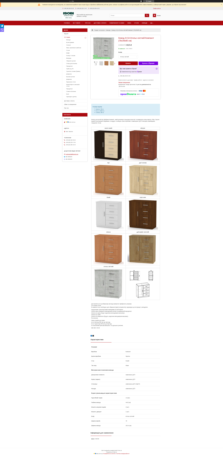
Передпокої (69, 66)
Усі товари (67, 37)
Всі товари (76, 23)
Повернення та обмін (116, 23)
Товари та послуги (99, 30)
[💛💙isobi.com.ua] (68, 18)
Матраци (68, 58)
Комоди (144, 23)
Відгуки (66, 33)
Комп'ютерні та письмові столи (73, 85)
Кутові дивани (70, 42)
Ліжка (129, 23)
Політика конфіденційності (122, 453)
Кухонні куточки (70, 76)
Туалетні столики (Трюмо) (73, 71)
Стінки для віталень (71, 63)
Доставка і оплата (100, 23)
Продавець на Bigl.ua (111, 452)
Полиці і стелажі (70, 55)
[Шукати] (147, 15)
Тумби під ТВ (69, 68)
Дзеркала (69, 74)
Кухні (67, 94)
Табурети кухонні (71, 61)
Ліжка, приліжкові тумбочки (73, 47)
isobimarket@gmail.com (72, 154)
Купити (128, 63)
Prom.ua (120, 450)
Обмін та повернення (70, 104)
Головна (67, 23)
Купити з (145, 63)
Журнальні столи (71, 82)
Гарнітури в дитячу (71, 96)
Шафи (68, 53)
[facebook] (91, 336)
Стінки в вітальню (71, 91)
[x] (93, 336)
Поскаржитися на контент (109, 453)
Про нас (88, 23)
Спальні (68, 45)
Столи (136, 23)
